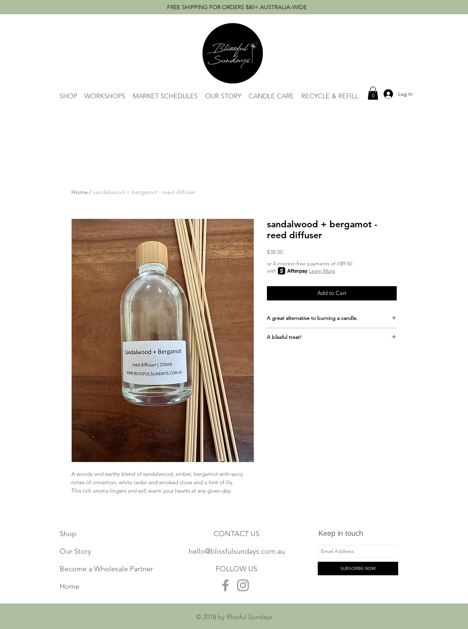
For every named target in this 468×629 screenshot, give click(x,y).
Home (79, 192)
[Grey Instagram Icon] (243, 585)
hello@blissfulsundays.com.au (237, 551)
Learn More (322, 271)
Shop (68, 533)
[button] (372, 93)
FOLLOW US (236, 568)
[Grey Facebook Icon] (225, 585)
